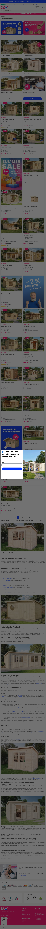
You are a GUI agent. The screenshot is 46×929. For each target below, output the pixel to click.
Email (2, 462)
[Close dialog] (44, 451)
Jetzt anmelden (11, 469)
